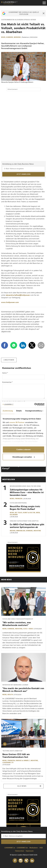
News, (3, 37)
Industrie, (19, 629)
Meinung (17, 37)
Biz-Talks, (19, 512)
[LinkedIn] (32, 860)
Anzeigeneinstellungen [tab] (34, 411)
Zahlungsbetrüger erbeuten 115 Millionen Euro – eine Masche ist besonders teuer (27, 492)
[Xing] (26, 860)
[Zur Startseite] (9, 3)
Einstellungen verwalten (22, 457)
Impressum (30, 851)
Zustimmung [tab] (8, 411)
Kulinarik (14, 514)
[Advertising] (23, 558)
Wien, (38, 512)
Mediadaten (33, 848)
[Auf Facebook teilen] (4, 345)
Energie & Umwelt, (23, 760)
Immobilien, (21, 531)
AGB (41, 848)
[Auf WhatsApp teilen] (13, 345)
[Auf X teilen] (32, 345)
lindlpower (9, 360)
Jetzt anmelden (23, 174)
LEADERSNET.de (22, 848)
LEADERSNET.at (9, 848)
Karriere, (10, 37)
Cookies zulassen (23, 449)
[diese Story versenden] (41, 345)
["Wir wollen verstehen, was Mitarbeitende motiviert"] (23, 601)
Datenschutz (19, 851)
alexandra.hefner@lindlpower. (18, 295)
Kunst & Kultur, (29, 512)
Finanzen (18, 498)
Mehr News (6, 580)
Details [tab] (19, 411)
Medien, (13, 531)
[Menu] (44, 3)
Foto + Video (28, 629)
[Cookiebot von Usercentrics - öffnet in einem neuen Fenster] (34, 404)
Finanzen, (11, 760)
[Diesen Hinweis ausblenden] (43, 13)
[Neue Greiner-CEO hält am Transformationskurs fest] (23, 733)
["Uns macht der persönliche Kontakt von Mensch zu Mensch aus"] (23, 667)
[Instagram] (20, 860)
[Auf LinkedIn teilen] (22, 345)
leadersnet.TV (7, 762)
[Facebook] (15, 860)
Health (10, 694)
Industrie (37, 531)
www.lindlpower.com (10, 302)
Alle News (21, 786)
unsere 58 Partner (16, 422)
